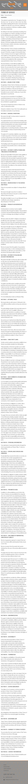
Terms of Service (7, 768)
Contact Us (6, 770)
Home (5, 764)
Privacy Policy (7, 766)
